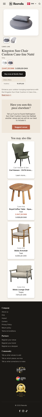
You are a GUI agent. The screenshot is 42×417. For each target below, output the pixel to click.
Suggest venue (21, 127)
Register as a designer (10, 346)
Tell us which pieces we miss (12, 358)
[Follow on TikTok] (26, 412)
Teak (21, 212)
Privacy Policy (7, 324)
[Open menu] (4, 4)
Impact (4, 318)
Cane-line (6, 46)
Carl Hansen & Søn (21, 167)
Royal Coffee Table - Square (21, 209)
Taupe (21, 292)
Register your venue (9, 340)
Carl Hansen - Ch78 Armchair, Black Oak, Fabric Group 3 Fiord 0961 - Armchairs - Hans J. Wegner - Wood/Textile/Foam (21, 170)
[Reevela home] (16, 3)
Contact (4, 321)
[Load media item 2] (13, 40)
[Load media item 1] (6, 40)
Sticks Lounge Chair (21, 290)
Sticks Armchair (21, 251)
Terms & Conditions (9, 331)
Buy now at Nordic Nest (14, 74)
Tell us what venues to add (11, 355)
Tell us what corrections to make (13, 361)
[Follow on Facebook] (19, 412)
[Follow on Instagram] (23, 412)
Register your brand (9, 343)
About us (5, 312)
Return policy (6, 328)
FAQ (3, 315)
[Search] (39, 4)
